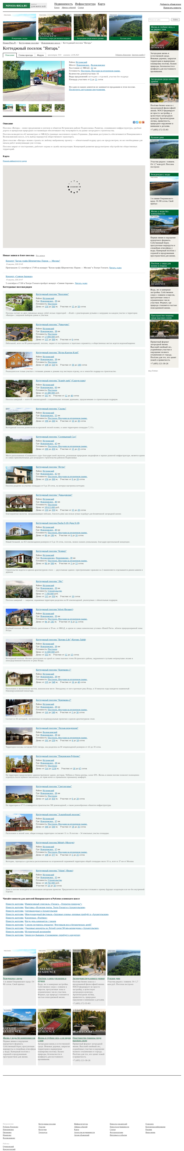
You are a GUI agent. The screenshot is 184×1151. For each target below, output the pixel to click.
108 (46, 365)
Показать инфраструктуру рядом (15, 161)
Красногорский (9, 1149)
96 (46, 622)
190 (46, 421)
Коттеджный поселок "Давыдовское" (54, 495)
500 (52, 563)
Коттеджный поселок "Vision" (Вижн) (54, 870)
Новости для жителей (118, 1124)
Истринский (81, 62)
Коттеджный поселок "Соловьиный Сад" (56, 436)
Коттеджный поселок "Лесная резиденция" (57, 728)
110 (46, 712)
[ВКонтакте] (134, 122)
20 (77, 479)
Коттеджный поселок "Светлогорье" (54, 786)
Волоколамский (50, 732)
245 (52, 622)
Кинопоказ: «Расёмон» (36, 918)
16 (76, 535)
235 (46, 682)
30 (73, 365)
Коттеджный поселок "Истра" (50, 467)
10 (73, 421)
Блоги (57, 7)
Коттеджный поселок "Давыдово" (52, 324)
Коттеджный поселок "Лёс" (49, 581)
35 (79, 827)
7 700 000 (49, 593)
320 (53, 365)
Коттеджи (43, 1129)
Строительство (55, 591)
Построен (52, 304)
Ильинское (7, 1135)
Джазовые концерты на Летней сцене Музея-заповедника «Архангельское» (62, 928)
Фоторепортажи (116, 1132)
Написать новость (172, 7)
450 (53, 449)
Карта (101, 3)
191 (46, 740)
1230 (54, 768)
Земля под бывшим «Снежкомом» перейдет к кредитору (52, 935)
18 (77, 740)
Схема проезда (26, 55)
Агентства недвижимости (84, 1132)
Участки (42, 1127)
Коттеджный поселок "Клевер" (51, 551)
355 (46, 654)
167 (46, 395)
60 (56, 387)
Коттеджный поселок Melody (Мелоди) (55, 842)
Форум (40, 55)
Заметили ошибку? (138, 55)
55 (56, 415)
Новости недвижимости (119, 1127)
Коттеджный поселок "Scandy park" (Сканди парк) (61, 380)
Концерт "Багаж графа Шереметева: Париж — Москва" (33, 261)
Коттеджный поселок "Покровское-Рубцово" (58, 756)
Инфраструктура (85, 3)
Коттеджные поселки (29, 43)
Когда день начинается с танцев (40, 921)
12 (66, 395)
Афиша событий (69, 7)
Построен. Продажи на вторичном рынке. (100, 71)
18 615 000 (50, 507)
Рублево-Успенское (10, 1127)
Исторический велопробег (38, 931)
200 (46, 449)
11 (96, 79)
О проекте (149, 1124)
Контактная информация (155, 1127)
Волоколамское (98, 65)
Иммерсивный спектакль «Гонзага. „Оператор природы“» (53, 904)
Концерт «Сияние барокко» (19, 276)
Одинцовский (8, 1146)
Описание (9, 55)
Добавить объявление (170, 4)
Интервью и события (118, 1135)
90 (46, 563)
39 (56, 301)
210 (46, 510)
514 (46, 768)
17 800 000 (50, 337)
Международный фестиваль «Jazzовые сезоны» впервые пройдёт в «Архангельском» (67, 914)
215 (46, 596)
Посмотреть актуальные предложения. (87, 89)
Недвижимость (63, 3)
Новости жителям (15, 904)
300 (53, 339)
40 (72, 395)
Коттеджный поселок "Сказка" (51, 408)
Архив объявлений (81, 1135)
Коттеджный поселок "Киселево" (52, 294)
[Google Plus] (143, 122)
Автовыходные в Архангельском (41, 911)
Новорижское (83, 65)
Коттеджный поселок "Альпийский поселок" (58, 814)
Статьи (81, 7)
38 (56, 331)
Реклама (148, 1129)
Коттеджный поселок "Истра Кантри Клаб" (57, 352)
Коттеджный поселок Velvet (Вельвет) (54, 609)
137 (46, 339)
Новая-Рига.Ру (9, 43)
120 (46, 799)
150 (46, 306)
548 (53, 682)
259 (53, 740)
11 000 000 (50, 652)
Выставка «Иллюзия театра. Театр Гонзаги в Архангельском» (55, 907)
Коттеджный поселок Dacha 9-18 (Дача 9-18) (57, 523)
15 (73, 306)
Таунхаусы (43, 1132)
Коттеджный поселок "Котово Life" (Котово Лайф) (61, 639)
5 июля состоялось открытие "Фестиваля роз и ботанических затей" (58, 924)
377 (53, 855)
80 (46, 535)
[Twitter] (137, 122)
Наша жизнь (150, 1132)
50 (79, 306)
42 (92, 68)
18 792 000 (50, 883)
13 (76, 563)
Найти (175, 20)
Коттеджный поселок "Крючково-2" (53, 700)
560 (53, 306)
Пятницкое (7, 1132)
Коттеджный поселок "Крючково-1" (53, 670)
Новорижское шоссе (50, 43)
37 (56, 821)
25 (79, 449)
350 (53, 510)
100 (79, 365)
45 (56, 443)
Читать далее (115, 268)
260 (53, 421)
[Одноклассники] (140, 122)
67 (80, 768)
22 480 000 (50, 393)
